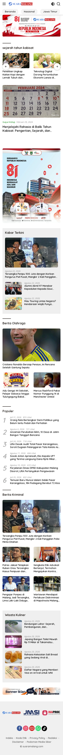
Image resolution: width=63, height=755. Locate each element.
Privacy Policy (37, 738)
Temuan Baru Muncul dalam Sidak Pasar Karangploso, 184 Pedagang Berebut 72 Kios (35, 482)
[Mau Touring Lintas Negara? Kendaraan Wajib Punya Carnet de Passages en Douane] (13, 303)
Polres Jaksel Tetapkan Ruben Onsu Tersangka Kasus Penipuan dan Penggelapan (16, 568)
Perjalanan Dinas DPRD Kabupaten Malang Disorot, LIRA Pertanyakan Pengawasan (34, 469)
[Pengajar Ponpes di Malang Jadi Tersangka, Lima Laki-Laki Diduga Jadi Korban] (16, 583)
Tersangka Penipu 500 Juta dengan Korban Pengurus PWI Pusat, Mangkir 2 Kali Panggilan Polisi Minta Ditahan (30, 275)
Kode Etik (21, 738)
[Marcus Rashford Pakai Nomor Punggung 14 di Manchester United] (47, 379)
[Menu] (5, 4)
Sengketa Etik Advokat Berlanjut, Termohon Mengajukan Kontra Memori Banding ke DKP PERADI (47, 568)
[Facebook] (19, 728)
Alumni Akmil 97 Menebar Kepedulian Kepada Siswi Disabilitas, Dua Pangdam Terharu (38, 287)
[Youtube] (32, 728)
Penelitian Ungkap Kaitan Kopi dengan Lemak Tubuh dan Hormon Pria (14, 74)
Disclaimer (18, 741)
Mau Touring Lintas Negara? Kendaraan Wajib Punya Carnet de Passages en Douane (40, 303)
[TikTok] (44, 728)
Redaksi (52, 738)
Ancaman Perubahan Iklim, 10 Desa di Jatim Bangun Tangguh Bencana (34, 434)
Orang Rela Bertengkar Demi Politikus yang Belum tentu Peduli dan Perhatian (34, 422)
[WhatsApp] (38, 728)
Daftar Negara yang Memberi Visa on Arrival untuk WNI (41, 671)
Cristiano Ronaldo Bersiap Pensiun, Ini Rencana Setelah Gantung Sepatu (29, 366)
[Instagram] (25, 728)
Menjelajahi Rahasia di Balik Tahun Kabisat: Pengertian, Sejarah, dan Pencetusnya (27, 131)
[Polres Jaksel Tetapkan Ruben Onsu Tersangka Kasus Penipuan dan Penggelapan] (16, 554)
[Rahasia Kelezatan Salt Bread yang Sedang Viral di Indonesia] (13, 657)
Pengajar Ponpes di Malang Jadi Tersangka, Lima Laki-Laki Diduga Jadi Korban (16, 597)
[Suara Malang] (20, 4)
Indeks (9, 738)
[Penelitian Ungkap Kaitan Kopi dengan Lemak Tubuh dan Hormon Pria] (16, 60)
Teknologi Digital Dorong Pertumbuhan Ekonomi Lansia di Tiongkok (46, 74)
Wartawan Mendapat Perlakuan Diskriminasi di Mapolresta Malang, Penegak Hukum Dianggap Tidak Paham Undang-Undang (47, 597)
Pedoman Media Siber (39, 741)
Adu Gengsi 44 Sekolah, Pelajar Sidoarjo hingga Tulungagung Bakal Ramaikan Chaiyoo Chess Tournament (16, 393)
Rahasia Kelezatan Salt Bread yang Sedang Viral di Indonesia (41, 656)
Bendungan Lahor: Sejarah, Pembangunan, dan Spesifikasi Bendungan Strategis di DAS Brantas (39, 625)
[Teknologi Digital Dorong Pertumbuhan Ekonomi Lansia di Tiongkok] (47, 60)
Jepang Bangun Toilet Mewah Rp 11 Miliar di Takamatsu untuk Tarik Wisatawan (40, 641)
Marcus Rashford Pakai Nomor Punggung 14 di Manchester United (47, 393)
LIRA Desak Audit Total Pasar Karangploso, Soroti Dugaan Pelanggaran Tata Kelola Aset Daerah (35, 446)
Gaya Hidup (9, 122)
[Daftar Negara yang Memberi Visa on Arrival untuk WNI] (13, 672)
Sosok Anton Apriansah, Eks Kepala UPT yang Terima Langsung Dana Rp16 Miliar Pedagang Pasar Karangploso (32, 458)
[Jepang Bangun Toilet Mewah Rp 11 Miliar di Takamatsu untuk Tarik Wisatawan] (13, 641)
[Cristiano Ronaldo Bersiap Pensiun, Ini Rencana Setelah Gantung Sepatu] (31, 345)
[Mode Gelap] (53, 4)
